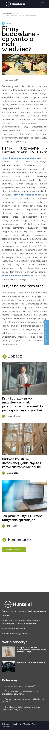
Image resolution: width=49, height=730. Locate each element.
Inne (16, 13)
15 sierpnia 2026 (14, 416)
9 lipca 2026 (12, 526)
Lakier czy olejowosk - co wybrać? (20, 686)
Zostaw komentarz (14, 549)
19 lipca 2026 (12, 473)
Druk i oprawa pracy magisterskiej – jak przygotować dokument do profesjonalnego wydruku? (22, 404)
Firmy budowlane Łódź (25, 195)
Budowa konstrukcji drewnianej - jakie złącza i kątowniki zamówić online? (22, 463)
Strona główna (7, 13)
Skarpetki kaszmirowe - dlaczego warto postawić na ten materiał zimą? (31, 649)
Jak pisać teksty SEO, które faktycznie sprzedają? (22, 518)
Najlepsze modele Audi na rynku (31, 662)
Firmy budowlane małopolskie (19, 158)
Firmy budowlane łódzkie (16, 275)
